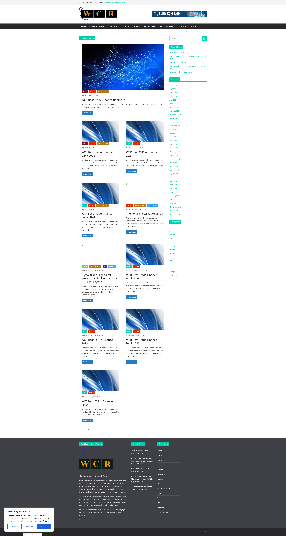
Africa (171, 227)
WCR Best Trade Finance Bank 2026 (104, 100)
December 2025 (175, 115)
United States (152, 205)
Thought (112, 266)
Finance (92, 91)
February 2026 (174, 107)
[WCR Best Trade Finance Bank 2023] (145, 254)
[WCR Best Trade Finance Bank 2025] (100, 131)
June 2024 (173, 181)
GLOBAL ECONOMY (96, 26)
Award (129, 144)
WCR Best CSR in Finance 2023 (97, 341)
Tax (170, 264)
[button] (105, 26)
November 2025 (175, 118)
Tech (104, 266)
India (171, 261)
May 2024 (173, 185)
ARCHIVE (169, 26)
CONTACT (182, 26)
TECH (161, 26)
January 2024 (174, 199)
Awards (84, 91)
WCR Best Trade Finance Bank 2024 (97, 215)
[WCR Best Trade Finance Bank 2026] (123, 67)
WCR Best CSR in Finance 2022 (97, 403)
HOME (83, 26)
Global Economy (103, 91)
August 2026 (174, 85)
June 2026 (173, 92)
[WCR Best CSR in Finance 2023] (100, 319)
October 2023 (174, 211)
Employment (174, 246)
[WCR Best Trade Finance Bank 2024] (100, 193)
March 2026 (173, 104)
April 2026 (173, 100)
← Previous (84, 429)
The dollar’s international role (145, 213)
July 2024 (172, 177)
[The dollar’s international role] (145, 193)
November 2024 (175, 163)
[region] (29, 520)
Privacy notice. (84, 520)
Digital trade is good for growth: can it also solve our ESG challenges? (99, 278)
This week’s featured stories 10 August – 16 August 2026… (126, 2)
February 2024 (174, 196)
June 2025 (173, 137)
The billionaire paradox (177, 62)
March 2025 (173, 148)
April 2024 (173, 188)
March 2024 (173, 192)
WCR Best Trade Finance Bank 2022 (141, 341)
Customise (15, 527)
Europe (172, 249)
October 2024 (174, 166)
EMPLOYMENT (149, 26)
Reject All (29, 527)
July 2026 (172, 89)
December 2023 (175, 203)
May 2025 (173, 140)
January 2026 (174, 111)
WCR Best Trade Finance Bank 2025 (97, 153)
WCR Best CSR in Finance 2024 (141, 153)
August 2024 (174, 174)
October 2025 (174, 122)
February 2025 (174, 151)
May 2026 (173, 96)
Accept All (43, 527)
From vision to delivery (177, 53)
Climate (84, 266)
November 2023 (175, 207)
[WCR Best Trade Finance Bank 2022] (145, 319)
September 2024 (175, 170)
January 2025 (174, 155)
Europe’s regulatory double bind (180, 72)
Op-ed (96, 95)
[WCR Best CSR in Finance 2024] (145, 131)
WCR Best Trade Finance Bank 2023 (141, 276)
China (171, 238)
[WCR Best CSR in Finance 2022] (100, 380)
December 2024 (175, 159)
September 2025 (175, 126)
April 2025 (173, 144)
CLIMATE (126, 26)
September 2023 (175, 214)
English (30, 534)
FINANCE (113, 26)
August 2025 (174, 129)
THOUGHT (137, 26)
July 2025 (172, 133)
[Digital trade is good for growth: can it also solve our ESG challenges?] (100, 254)
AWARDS (193, 26)
